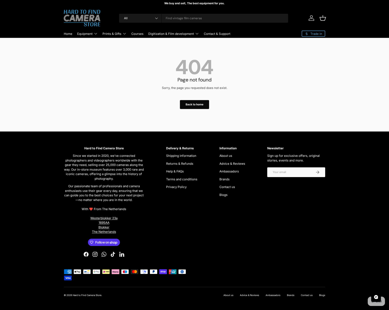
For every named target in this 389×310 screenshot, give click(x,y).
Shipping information (181, 156)
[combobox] (203, 18)
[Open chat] (376, 297)
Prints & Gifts (112, 34)
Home (68, 34)
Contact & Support (217, 34)
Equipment (85, 34)
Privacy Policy (176, 187)
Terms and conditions (181, 179)
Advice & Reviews (232, 164)
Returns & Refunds (179, 164)
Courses (137, 34)
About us (225, 156)
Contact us (227, 187)
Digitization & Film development (171, 34)
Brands (224, 179)
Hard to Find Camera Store (87, 295)
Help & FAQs (175, 171)
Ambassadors (229, 171)
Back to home (194, 104)
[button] (322, 18)
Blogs (223, 195)
